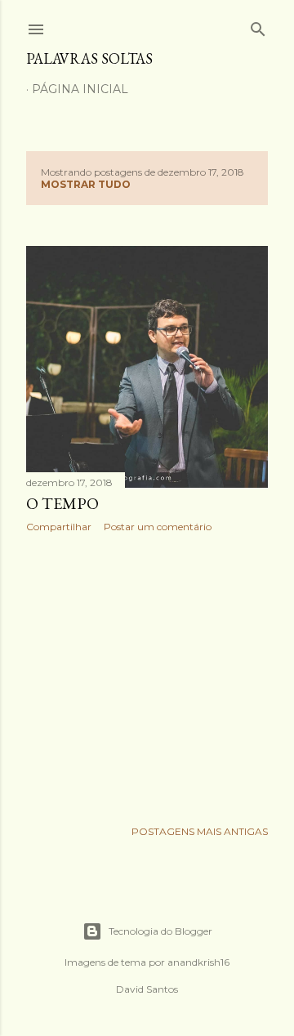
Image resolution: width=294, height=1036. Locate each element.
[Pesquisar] (258, 26)
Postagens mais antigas (199, 831)
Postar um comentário (158, 526)
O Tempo (62, 503)
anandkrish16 (198, 962)
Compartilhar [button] (58, 526)
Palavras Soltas (89, 58)
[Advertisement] (147, 676)
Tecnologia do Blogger (160, 931)
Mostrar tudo (86, 184)
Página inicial (80, 89)
